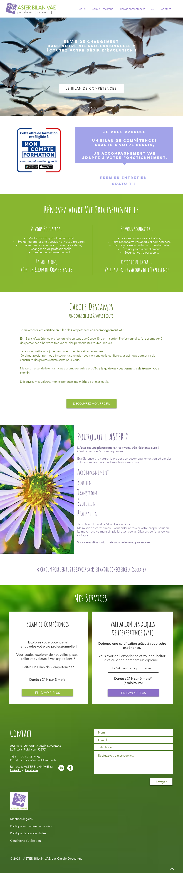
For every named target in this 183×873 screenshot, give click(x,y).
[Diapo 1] (91, 107)
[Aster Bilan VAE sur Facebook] (70, 768)
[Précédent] (20, 66)
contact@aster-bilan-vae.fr (38, 760)
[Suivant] (163, 66)
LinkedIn (15, 770)
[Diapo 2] (88, 107)
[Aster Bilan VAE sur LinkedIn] (61, 768)
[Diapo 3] (94, 107)
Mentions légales (21, 819)
